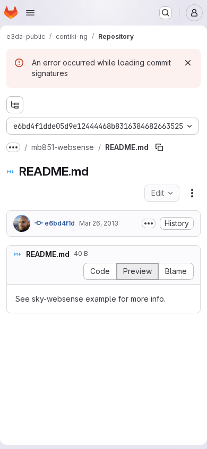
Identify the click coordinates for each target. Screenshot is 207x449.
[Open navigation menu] (30, 12)
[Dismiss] (188, 62)
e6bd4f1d (59, 223)
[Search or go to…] (165, 12)
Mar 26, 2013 (98, 223)
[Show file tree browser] (14, 104)
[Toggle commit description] (149, 223)
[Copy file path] (159, 147)
